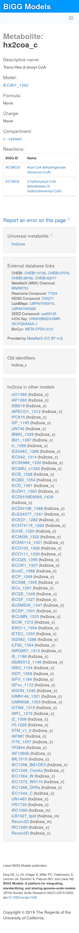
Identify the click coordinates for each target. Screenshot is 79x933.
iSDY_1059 (22, 673)
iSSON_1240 (24, 690)
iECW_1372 (23, 622)
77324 (52, 293)
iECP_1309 (22, 576)
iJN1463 (20, 798)
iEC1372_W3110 (28, 781)
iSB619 (19, 405)
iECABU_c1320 (26, 468)
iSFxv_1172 (23, 684)
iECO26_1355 (25, 559)
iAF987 (19, 736)
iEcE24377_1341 (28, 514)
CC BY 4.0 (53, 338)
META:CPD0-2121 (39, 328)
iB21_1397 (22, 439)
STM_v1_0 (22, 730)
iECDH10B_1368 (28, 508)
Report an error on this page (35, 220)
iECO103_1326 (26, 548)
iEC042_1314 (25, 456)
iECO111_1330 (26, 553)
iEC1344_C (23, 793)
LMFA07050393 (24, 308)
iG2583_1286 (24, 639)
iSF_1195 (21, 422)
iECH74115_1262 (28, 525)
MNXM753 (20, 287)
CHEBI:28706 (22, 277)
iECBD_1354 (24, 479)
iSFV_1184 (22, 679)
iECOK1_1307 (25, 565)
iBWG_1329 (23, 434)
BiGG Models (27, 6)
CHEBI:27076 (58, 272)
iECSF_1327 (24, 599)
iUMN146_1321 (26, 696)
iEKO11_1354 (25, 627)
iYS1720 (20, 804)
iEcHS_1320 (24, 531)
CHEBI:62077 (45, 277)
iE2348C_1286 (26, 451)
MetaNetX (35, 338)
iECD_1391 (23, 485)
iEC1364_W (23, 776)
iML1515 (20, 759)
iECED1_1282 (25, 519)
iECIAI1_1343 (15, 85)
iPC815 (19, 417)
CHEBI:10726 (35, 272)
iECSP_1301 (24, 610)
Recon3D (21, 821)
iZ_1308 (20, 719)
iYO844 (19, 747)
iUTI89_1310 (24, 707)
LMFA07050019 (42, 303)
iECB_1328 (22, 474)
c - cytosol (12, 138)
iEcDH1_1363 (25, 491)
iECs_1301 (22, 587)
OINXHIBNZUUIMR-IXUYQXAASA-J (36, 321)
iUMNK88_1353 (27, 701)
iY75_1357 (22, 741)
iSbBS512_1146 (27, 662)
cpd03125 (48, 313)
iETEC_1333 (24, 633)
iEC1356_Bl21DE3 (29, 764)
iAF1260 (20, 400)
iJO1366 (20, 394)
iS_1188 (20, 656)
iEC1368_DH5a (26, 787)
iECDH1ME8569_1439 (32, 496)
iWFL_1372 (23, 713)
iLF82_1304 (23, 645)
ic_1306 (19, 445)
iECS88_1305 (25, 582)
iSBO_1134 (23, 667)
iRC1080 (20, 810)
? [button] (69, 219)
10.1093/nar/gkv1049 (22, 897)
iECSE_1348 (24, 593)
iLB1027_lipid (24, 815)
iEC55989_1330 (27, 462)
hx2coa (18, 243)
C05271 (48, 298)
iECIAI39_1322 (26, 536)
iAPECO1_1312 (27, 411)
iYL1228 (20, 724)
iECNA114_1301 (27, 542)
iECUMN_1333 (26, 616)
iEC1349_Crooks (28, 770)
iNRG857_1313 (26, 650)
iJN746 (18, 428)
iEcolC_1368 (24, 570)
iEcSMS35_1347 (27, 605)
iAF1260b (21, 753)
